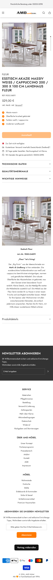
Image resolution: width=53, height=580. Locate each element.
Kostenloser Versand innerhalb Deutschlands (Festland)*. (28, 147)
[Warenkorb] (50, 13)
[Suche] (44, 13)
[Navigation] (3, 13)
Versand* (18, 105)
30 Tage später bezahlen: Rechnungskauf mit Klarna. (26, 151)
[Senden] (48, 371)
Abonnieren (26, 535)
